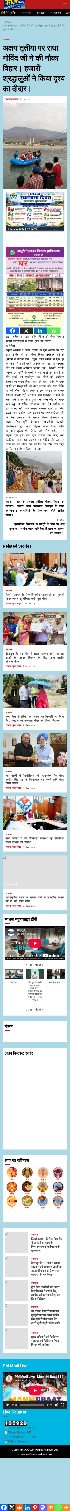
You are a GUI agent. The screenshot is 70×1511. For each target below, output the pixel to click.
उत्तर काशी (55, 13)
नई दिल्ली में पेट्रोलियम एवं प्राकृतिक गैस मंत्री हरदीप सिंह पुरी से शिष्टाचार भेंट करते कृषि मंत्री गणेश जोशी (35, 795)
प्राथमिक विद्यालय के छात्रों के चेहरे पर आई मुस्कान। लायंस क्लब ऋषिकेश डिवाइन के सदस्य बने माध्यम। (36, 571)
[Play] (8, 1450)
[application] (35, 1436)
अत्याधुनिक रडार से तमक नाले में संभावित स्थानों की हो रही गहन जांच (35, 917)
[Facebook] (12, 376)
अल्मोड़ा (40, 13)
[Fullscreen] (62, 1450)
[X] (26, 376)
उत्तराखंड (26, 13)
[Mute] (56, 1450)
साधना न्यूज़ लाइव (12, 99)
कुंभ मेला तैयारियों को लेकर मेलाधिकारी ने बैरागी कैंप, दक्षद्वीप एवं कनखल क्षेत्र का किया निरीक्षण (35, 736)
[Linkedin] (40, 376)
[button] (39, 1010)
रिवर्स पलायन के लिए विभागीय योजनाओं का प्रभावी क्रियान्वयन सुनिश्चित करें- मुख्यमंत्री (35, 615)
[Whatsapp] (53, 376)
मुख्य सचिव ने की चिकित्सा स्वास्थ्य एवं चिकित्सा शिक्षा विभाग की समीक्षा (35, 858)
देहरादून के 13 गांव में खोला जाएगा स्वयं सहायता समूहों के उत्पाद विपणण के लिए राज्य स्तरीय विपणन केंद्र (35, 674)
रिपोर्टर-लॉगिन (8, 13)
